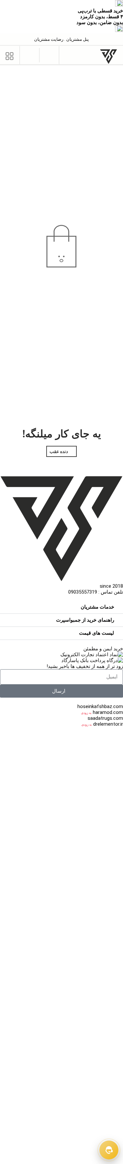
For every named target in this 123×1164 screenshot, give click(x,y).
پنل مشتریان (77, 39)
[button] (49, 54)
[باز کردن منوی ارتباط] (108, 1150)
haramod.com (108, 712)
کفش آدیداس (88, 1118)
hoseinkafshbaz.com (100, 706)
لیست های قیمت (96, 633)
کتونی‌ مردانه (99, 777)
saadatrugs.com (105, 718)
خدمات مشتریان (97, 607)
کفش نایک (112, 1053)
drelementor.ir (108, 724)
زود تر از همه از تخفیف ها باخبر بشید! (85, 666)
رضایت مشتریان (48, 39)
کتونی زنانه (68, 777)
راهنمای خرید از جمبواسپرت (85, 620)
